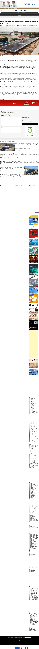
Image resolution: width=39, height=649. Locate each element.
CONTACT (5, 8)
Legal (19, 641)
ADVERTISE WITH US (10, 8)
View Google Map (19, 138)
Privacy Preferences (28, 637)
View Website (6, 138)
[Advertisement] (33, 344)
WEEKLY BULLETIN (16, 8)
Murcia (1, 55)
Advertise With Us (19, 644)
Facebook (32, 138)
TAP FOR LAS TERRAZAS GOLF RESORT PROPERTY (19, 16)
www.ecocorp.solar (34, 93)
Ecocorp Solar (10, 25)
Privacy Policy (19, 640)
